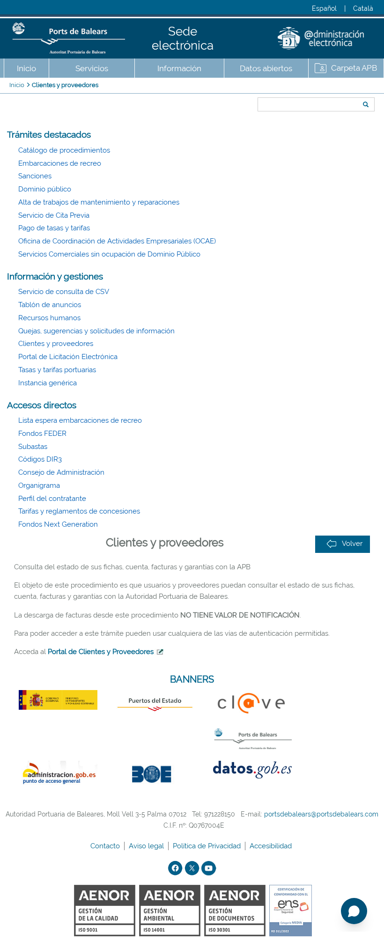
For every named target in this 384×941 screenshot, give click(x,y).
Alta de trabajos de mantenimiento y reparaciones (98, 202)
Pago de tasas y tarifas (54, 228)
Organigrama (39, 485)
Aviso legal (147, 846)
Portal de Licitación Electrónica (68, 357)
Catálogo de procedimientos (64, 150)
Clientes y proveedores (65, 84)
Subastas (32, 446)
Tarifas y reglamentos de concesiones (79, 511)
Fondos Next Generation (58, 524)
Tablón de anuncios (49, 305)
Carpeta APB (354, 68)
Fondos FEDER (42, 433)
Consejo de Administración (61, 472)
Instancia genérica (47, 383)
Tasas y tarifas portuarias (57, 370)
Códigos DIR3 (40, 459)
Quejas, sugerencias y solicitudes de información (96, 331)
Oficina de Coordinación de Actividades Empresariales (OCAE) (117, 241)
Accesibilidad (272, 846)
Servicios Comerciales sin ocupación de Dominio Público (109, 254)
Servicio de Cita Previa (53, 215)
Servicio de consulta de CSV (63, 291)
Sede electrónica (183, 38)
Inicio (26, 68)
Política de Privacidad (208, 846)
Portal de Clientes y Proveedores (101, 651)
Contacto (106, 846)
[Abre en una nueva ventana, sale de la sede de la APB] (159, 651)
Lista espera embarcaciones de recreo (80, 420)
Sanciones (35, 176)
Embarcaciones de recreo (59, 163)
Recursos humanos (49, 318)
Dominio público (44, 189)
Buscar (255, 87)
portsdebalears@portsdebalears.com (321, 814)
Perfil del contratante (52, 498)
